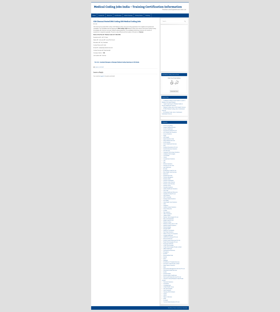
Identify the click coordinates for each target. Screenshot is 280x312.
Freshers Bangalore (168, 177)
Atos (164, 145)
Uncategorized (167, 285)
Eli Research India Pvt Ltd (169, 170)
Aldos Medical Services (169, 140)
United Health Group (168, 287)
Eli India (165, 169)
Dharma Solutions (167, 163)
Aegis (164, 135)
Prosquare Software (168, 243)
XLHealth (165, 300)
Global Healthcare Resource (170, 192)
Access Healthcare (168, 129)
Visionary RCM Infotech (169, 292)
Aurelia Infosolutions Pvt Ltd (170, 147)
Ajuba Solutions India (168, 139)
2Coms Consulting (168, 125)
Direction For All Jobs (168, 165)
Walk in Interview (167, 297)
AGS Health (166, 137)
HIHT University (167, 197)
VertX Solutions (167, 290)
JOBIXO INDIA (166, 215)
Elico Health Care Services (170, 172)
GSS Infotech (166, 195)
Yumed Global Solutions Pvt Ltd (171, 302)
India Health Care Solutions (170, 202)
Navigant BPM (166, 228)
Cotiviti (165, 157)
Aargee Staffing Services (169, 127)
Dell (164, 162)
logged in (102, 76)
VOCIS (165, 293)
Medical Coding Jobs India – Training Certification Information (138, 6)
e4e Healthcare (167, 167)
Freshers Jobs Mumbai (169, 183)
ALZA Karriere (166, 142)
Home (94, 15)
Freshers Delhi (167, 179)
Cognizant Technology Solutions (171, 152)
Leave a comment (99, 67)
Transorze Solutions (168, 282)
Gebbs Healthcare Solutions (170, 188)
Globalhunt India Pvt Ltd (169, 193)
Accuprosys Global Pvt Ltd (170, 130)
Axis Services (166, 150)
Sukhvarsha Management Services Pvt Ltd (174, 268)
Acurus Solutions (167, 134)
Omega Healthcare (168, 235)
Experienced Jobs (167, 175)
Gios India (165, 190)
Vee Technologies (167, 288)
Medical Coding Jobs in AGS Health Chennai (174, 107)
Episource (165, 173)
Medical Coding (167, 222)
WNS (164, 298)
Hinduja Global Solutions (169, 198)
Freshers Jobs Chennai (169, 182)
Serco (164, 258)
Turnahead (166, 283)
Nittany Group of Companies (170, 233)
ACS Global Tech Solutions (170, 132)
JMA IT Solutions (167, 213)
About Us (109, 15)
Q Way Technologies (168, 245)
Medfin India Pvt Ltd (168, 220)
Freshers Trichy (167, 185)
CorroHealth (166, 155)
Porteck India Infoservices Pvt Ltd (171, 240)
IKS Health (166, 200)
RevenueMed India (168, 255)
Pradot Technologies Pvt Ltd (170, 242)
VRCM (164, 295)
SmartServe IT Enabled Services (171, 262)
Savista (165, 257)
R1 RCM (165, 253)
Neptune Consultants (168, 230)
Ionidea (165, 210)
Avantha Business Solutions (170, 149)
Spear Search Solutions (169, 265)
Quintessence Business (169, 250)
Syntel (165, 272)
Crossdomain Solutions (169, 159)
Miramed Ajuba (167, 227)
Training (147, 15)
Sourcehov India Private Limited (171, 263)
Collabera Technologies (169, 154)
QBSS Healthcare (167, 248)
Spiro (164, 267)
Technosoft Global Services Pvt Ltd (172, 277)
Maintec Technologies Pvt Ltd (170, 217)
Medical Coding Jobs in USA (170, 223)
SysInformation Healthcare (170, 275)
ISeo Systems (166, 212)
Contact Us (101, 15)
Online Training (128, 15)
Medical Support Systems (169, 225)
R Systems (166, 252)
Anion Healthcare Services (170, 144)
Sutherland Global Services (170, 270)
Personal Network (167, 238)
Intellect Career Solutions (169, 207)
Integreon (165, 205)
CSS (96, 23)
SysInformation (167, 273)
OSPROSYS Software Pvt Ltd (170, 237)
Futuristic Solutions (168, 187)
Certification (118, 15)
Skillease (165, 260)
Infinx (164, 203)
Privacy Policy (139, 15)
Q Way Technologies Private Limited (172, 247)
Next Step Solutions (168, 232)
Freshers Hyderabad (168, 180)
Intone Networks (167, 208)
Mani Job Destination (168, 218)
